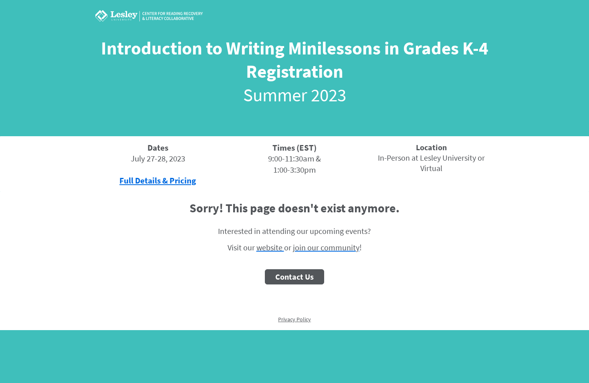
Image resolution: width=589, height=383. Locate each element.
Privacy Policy (294, 319)
